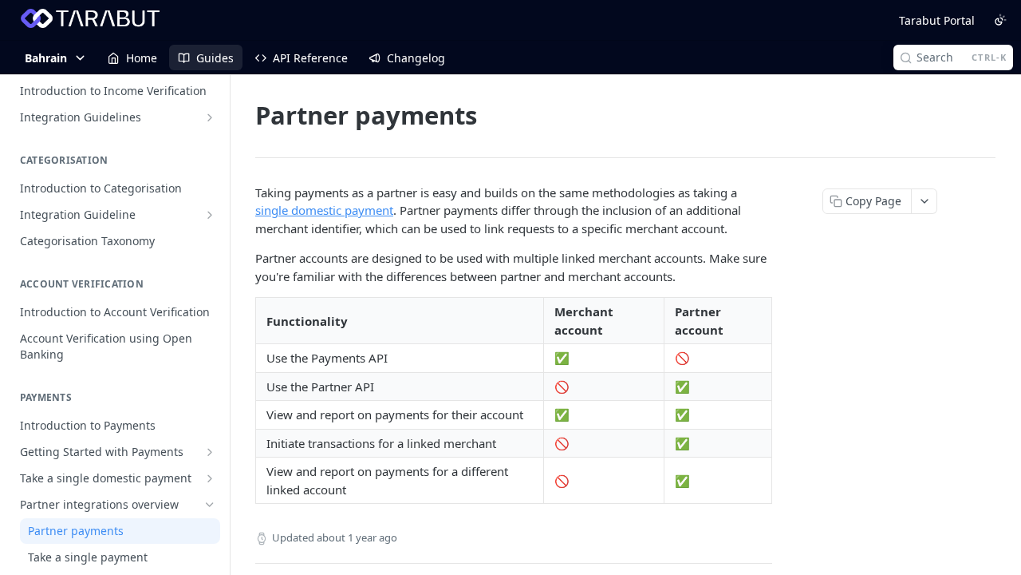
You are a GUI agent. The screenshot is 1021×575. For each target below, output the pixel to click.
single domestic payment (324, 210)
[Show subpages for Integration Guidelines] (209, 117)
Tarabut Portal (937, 20)
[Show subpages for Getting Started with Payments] (209, 452)
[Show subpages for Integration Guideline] (209, 214)
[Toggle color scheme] (1000, 20)
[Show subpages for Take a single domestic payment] (209, 478)
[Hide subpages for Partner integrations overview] (209, 504)
